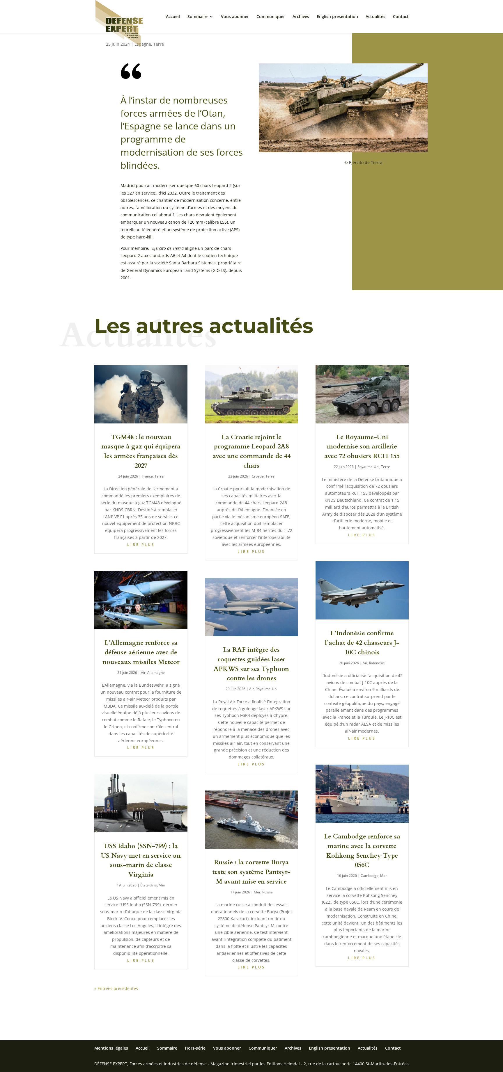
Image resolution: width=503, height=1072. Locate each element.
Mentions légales (111, 1048)
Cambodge (369, 875)
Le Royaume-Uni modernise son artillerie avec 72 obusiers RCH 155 (362, 447)
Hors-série (195, 1048)
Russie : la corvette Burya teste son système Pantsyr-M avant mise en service (251, 872)
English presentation (337, 17)
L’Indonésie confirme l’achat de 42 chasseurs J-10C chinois (362, 643)
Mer (162, 885)
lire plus (141, 544)
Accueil (173, 17)
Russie (267, 892)
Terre (158, 44)
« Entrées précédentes (116, 988)
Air (143, 672)
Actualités (375, 17)
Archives (301, 17)
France (147, 476)
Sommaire (197, 17)
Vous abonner (235, 17)
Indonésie (377, 662)
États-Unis (148, 885)
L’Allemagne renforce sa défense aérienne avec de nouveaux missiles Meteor (141, 652)
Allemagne (156, 672)
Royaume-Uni (266, 688)
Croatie (258, 476)
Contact (401, 17)
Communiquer (270, 17)
